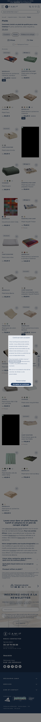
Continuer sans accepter (21, 338)
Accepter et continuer (21, 384)
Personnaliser (21, 381)
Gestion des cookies (14, 361)
